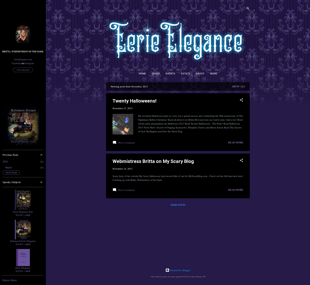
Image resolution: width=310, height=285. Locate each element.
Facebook (16, 63)
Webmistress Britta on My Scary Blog (153, 161)
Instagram (29, 63)
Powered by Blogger (180, 270)
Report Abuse (10, 280)
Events (170, 73)
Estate (185, 73)
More (213, 73)
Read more (235, 142)
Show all (238, 86)
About (200, 73)
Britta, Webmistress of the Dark (23, 51)
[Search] (248, 9)
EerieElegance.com (23, 59)
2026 (5, 161)
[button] (241, 100)
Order (156, 73)
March (8, 167)
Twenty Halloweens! (134, 101)
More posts (177, 205)
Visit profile (23, 70)
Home (142, 73)
